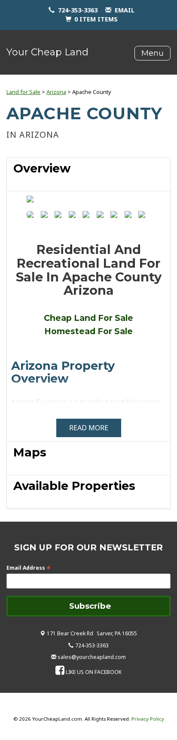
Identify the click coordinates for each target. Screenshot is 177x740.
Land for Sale (23, 92)
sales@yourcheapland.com (92, 657)
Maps (29, 452)
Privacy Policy (147, 719)
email (124, 10)
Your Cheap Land (47, 52)
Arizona (56, 92)
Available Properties (74, 486)
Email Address (28, 567)
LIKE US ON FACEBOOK (94, 672)
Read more (88, 427)
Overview (41, 168)
